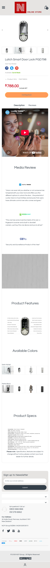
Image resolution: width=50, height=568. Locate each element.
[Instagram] (13, 531)
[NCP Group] (25, 7)
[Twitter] (11, 68)
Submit (25, 487)
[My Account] (25, 565)
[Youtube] (18, 531)
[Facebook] (6, 68)
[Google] (16, 68)
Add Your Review (10, 64)
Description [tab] (19, 105)
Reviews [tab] (32, 105)
